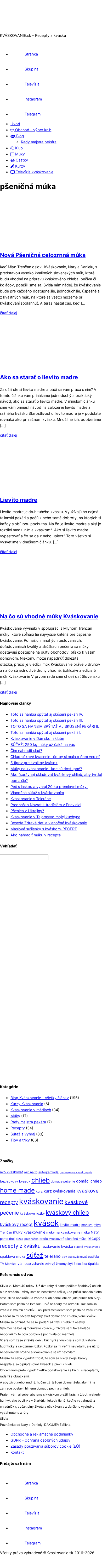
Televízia (31, 84)
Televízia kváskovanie (34, 172)
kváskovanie (41, 1201)
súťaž (34, 1255)
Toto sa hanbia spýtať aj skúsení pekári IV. (46, 714)
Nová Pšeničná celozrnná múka (43, 254)
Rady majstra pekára (38, 142)
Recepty (17, 1128)
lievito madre (70, 1225)
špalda (93, 1264)
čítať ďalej (8, 313)
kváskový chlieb (67, 1212)
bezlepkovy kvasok (15, 1181)
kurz (39, 1191)
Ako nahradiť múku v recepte (35, 835)
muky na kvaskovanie (63, 1232)
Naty (95, 1232)
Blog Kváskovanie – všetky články (39, 1097)
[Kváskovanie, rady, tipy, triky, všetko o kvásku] (21, 29)
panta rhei (7, 1239)
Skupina (31, 69)
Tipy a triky (20, 1140)
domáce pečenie (63, 1181)
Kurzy (19, 166)
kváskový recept (16, 1224)
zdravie (38, 1263)
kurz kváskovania (59, 1191)
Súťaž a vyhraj (22, 1134)
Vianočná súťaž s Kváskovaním (37, 792)
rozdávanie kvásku (57, 1246)
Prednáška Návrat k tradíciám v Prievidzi (45, 804)
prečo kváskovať (51, 1239)
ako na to (30, 1172)
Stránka (31, 54)
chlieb (40, 1180)
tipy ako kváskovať (74, 1257)
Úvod (15, 124)
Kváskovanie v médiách (30, 1110)
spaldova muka (12, 1256)
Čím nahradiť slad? (26, 750)
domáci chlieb (89, 1181)
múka (85, 1232)
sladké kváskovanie (87, 1247)
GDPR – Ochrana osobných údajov (40, 1440)
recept (94, 1238)
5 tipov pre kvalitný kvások (34, 762)
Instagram (33, 99)
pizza (19, 1239)
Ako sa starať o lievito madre (39, 377)
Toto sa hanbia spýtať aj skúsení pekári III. (46, 720)
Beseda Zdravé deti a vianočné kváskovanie (48, 823)
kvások (46, 1223)
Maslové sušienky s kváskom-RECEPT (43, 829)
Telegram (32, 114)
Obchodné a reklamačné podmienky (41, 1434)
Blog (19, 136)
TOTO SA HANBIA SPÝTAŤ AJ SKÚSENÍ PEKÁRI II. (54, 726)
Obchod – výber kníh (32, 130)
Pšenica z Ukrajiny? (27, 811)
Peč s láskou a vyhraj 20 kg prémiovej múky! (49, 786)
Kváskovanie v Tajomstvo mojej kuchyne (45, 817)
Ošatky (21, 160)
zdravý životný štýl (59, 1264)
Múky (19, 154)
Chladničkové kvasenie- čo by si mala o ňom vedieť (55, 756)
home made (17, 1190)
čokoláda (80, 1264)
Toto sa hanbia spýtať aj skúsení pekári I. (45, 732)
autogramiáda (48, 1172)
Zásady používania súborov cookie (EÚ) (45, 1446)
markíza (87, 1225)
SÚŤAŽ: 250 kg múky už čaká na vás (42, 744)
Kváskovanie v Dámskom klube (37, 738)
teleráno (52, 1256)
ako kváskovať (11, 1172)
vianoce (24, 1263)
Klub (18, 148)
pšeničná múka (76, 1239)
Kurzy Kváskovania (26, 1104)
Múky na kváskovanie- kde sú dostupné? (46, 768)
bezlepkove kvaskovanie (76, 1172)
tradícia (93, 1257)
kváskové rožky (32, 1213)
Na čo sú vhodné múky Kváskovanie (49, 616)
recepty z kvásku (20, 1246)
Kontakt (17, 1452)
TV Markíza (8, 1264)
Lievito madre (18, 499)
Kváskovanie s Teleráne (30, 798)
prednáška (31, 1239)
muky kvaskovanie (29, 1232)
